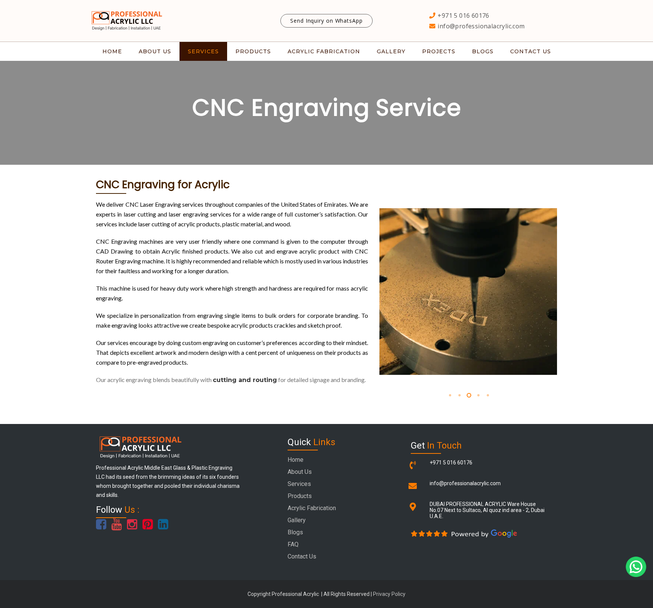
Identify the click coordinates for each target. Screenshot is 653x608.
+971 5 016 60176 (451, 462)
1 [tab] (449, 395)
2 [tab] (459, 395)
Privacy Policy (389, 594)
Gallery (297, 520)
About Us (300, 471)
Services (299, 483)
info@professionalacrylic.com (465, 483)
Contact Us (302, 556)
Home (295, 459)
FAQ (293, 544)
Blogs (295, 532)
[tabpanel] (468, 291)
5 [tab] (487, 395)
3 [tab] (468, 395)
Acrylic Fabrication (312, 508)
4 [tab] (478, 395)
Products (300, 496)
